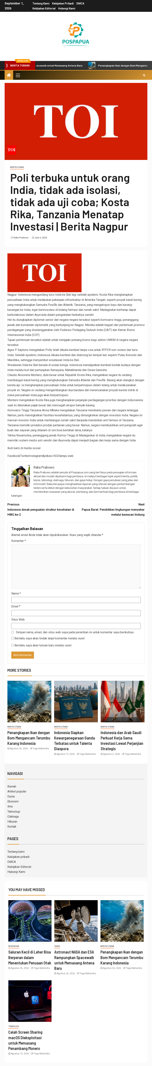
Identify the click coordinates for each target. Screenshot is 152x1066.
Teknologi (13, 811)
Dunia (11, 796)
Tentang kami (40, 3)
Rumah (11, 786)
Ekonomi (13, 801)
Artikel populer (16, 791)
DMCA (80, 3)
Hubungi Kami (66, 8)
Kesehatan (13, 946)
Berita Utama (17, 167)
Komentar (18, 541)
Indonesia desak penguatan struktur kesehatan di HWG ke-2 (40, 509)
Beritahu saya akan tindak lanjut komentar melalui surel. (49, 638)
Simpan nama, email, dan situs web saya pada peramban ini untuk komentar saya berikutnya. (75, 632)
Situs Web (18, 619)
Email (15, 606)
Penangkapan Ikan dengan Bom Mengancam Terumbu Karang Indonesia (28, 738)
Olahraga (13, 816)
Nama (16, 593)
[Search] (144, 75)
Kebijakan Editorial (44, 8)
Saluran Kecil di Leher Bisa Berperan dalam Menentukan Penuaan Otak (29, 957)
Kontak (11, 826)
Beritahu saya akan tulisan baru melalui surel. (43, 645)
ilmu (10, 806)
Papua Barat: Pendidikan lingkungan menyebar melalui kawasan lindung (113, 509)
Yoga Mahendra (41, 748)
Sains (57, 946)
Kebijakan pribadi (63, 3)
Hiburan (12, 821)
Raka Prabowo (21, 237)
